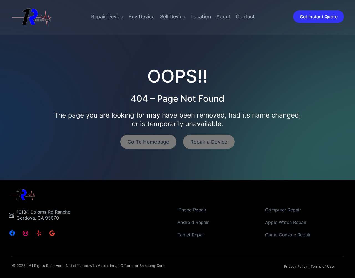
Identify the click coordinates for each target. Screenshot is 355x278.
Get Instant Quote (319, 16)
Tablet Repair (191, 235)
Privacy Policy (295, 266)
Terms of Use (322, 266)
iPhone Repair (192, 210)
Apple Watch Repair (285, 222)
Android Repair (193, 222)
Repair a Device (208, 142)
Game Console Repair (288, 235)
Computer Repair (283, 210)
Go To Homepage (148, 142)
